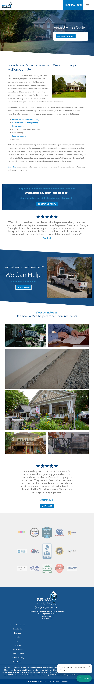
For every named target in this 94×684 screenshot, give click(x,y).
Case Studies (17, 629)
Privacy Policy (17, 649)
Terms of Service (18, 654)
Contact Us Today (47, 204)
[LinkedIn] (51, 607)
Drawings (17, 633)
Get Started (24, 287)
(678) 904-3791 (73, 5)
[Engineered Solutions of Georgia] (16, 5)
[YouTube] (56, 607)
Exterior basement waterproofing (25, 119)
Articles (17, 637)
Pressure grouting (19, 136)
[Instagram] (46, 607)
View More (47, 506)
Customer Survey (17, 658)
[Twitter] (41, 607)
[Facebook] (37, 607)
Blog (17, 641)
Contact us (12, 167)
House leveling (18, 126)
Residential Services (18, 625)
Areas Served (17, 662)
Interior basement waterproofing (25, 123)
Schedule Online (65, 36)
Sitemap (18, 645)
